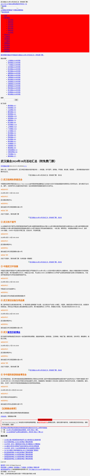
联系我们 (7, 49)
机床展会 (12, 107)
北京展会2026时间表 (14, 67)
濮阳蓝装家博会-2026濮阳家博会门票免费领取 (18, 459)
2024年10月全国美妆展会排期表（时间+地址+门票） (22, 430)
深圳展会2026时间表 (14, 62)
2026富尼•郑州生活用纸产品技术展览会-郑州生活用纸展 (21, 446)
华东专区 (10, 20)
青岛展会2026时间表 (14, 94)
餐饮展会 (12, 112)
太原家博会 (9, 428)
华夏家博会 (12, 152)
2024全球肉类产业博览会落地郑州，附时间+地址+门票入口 (24, 432)
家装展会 (12, 116)
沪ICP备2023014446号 (35, 469)
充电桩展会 (22, 428)
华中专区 (10, 26)
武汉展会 (7, 47)
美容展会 (12, 156)
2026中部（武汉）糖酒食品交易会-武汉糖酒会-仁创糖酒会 (22, 444)
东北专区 (10, 32)
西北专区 (10, 28)
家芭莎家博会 (14, 332)
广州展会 (15, 10)
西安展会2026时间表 (14, 88)
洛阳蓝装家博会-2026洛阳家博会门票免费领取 (18, 456)
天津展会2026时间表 (14, 92)
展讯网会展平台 (43, 422)
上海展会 (3, 10)
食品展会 (12, 147)
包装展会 (12, 145)
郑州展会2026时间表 (14, 79)
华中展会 (13, 55)
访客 (7, 166)
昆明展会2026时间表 (14, 86)
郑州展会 (12, 141)
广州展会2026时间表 (14, 65)
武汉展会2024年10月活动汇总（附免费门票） (30, 55)
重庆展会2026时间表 (14, 75)
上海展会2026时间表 (14, 60)
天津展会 (12, 143)
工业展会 (12, 110)
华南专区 (10, 22)
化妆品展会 (12, 150)
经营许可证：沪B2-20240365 (51, 469)
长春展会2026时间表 (14, 84)
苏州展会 (12, 133)
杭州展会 (7, 45)
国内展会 (7, 18)
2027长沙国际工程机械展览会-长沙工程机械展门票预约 (21, 450)
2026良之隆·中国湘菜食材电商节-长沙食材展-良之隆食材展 (22, 440)
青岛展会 (12, 135)
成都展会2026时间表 (14, 73)
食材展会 (12, 105)
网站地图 (3, 467)
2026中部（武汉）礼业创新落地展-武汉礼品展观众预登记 (22, 448)
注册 (12, 4)
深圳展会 (9, 10)
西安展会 (12, 137)
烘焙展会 (16, 428)
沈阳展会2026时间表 (14, 81)
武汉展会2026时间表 (14, 90)
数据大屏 (36, 467)
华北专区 (10, 24)
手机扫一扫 (23, 4)
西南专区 (10, 30)
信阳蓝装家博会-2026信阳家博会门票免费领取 (18, 454)
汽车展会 (12, 154)
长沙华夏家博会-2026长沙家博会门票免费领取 (18, 442)
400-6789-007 (5, 4)
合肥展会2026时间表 (14, 77)
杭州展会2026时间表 (14, 69)
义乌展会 (12, 131)
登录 (10, 4)
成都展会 (20, 10)
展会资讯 (7, 34)
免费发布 (17, 4)
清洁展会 (29, 428)
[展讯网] (3, 6)
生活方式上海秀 (36, 428)
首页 (5, 15)
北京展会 (12, 124)
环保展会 (44, 428)
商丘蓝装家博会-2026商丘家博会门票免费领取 (18, 452)
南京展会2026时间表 (14, 71)
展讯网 (3, 55)
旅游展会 (12, 114)
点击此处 (3, 416)
